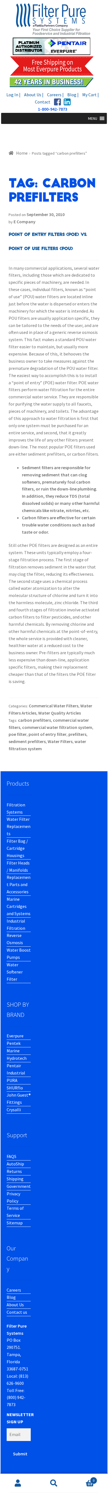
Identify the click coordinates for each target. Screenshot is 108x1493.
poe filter (18, 734)
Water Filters (60, 741)
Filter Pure (54, 45)
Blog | (73, 94)
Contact (42, 102)
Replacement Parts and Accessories (18, 884)
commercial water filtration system (57, 727)
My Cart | (90, 94)
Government (19, 1186)
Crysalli (14, 1109)
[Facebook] (57, 101)
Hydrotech (17, 1058)
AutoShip (15, 1164)
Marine (13, 1050)
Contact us (17, 1312)
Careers (14, 1290)
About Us (15, 1304)
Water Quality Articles (59, 713)
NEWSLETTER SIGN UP (20, 1418)
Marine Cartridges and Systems (18, 906)
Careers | (55, 94)
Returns (14, 1171)
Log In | (13, 94)
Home (22, 153)
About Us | (33, 94)
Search (54, 1483)
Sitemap (15, 1222)
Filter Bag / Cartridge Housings (17, 848)
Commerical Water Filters (53, 705)
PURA (12, 1080)
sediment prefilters (27, 741)
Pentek (13, 1043)
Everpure (15, 1035)
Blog (11, 1297)
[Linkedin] (67, 101)
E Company (24, 221)
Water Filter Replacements (18, 826)
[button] (92, 118)
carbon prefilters (34, 720)
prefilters (77, 734)
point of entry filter (47, 734)
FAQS (11, 1156)
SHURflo (15, 1087)
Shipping (15, 1179)
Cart (83, 1478)
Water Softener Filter (15, 972)
